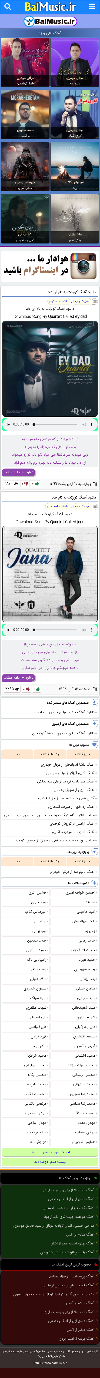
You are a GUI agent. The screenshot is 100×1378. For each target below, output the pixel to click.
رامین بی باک (36, 960)
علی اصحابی (37, 1017)
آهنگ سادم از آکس (80, 1235)
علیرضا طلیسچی (25, 182)
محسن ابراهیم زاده (81, 1065)
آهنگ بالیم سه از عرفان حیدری (72, 872)
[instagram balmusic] (50, 281)
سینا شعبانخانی (83, 1008)
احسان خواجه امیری (80, 893)
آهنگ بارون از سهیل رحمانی (74, 790)
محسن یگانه (36, 1075)
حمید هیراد (87, 960)
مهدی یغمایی (85, 1132)
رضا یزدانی (87, 979)
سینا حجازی (86, 998)
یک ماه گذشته (50, 754)
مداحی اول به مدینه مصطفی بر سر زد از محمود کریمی (55, 840)
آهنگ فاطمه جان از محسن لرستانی (68, 1208)
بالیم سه (75, 84)
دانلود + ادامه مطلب (18, 472)
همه (17, 754)
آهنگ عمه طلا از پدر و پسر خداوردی (67, 1190)
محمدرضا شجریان (81, 1094)
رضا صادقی (25, 234)
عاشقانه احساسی (57, 506)
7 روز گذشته (82, 754)
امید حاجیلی (86, 912)
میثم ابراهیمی (36, 1132)
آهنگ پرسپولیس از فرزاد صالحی (70, 1276)
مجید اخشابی (85, 1056)
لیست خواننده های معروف (50, 1152)
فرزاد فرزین (38, 1036)
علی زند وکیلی (85, 1027)
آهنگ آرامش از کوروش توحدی (72, 824)
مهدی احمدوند (35, 1113)
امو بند (90, 902)
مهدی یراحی (37, 1123)
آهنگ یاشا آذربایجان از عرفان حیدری (68, 765)
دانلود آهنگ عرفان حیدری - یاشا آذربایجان (63, 733)
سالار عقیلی (75, 234)
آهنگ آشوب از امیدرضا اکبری (73, 832)
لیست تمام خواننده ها (50, 1162)
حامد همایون (25, 130)
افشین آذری (37, 893)
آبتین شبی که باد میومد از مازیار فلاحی (66, 798)
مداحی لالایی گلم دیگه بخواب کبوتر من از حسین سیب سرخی (49, 815)
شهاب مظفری (36, 1008)
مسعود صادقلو (84, 1113)
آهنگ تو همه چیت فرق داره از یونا (69, 1217)
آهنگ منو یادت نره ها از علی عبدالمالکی (66, 781)
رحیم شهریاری (84, 969)
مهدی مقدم (86, 1123)
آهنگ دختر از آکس (80, 1330)
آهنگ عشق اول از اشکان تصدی (71, 1199)
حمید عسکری (36, 950)
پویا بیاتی (39, 931)
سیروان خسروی (34, 988)
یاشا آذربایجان (25, 84)
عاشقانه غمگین (58, 301)
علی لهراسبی (37, 1027)
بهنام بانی (39, 921)
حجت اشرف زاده (82, 950)
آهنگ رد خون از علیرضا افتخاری (71, 807)
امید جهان (38, 902)
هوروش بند (38, 1142)
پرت (74, 188)
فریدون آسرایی (84, 1046)
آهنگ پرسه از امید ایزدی (76, 1339)
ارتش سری (25, 188)
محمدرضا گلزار (36, 1094)
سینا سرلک (38, 998)
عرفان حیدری (74, 78)
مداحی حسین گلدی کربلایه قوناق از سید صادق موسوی (53, 1226)
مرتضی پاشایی (35, 1104)
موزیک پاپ (82, 301)
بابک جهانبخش (83, 921)
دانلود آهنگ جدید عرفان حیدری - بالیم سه (63, 712)
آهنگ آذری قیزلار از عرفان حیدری (70, 773)
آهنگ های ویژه (50, 33)
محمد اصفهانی (84, 1084)
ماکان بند (39, 1046)
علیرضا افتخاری (84, 1036)
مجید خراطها (36, 1056)
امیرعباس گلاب (74, 182)
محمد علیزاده (36, 1084)
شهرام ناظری (86, 1017)
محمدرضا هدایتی (82, 1104)
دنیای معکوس (25, 240)
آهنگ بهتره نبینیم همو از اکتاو (72, 1243)
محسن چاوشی (35, 1065)
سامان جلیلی (85, 988)
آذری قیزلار (75, 136)
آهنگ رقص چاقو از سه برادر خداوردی (67, 1252)
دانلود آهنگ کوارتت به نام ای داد (72, 292)
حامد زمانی (87, 941)
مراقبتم (25, 136)
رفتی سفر (75, 240)
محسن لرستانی (83, 1075)
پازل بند (89, 931)
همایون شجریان (83, 1142)
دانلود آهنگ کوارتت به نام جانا (74, 497)
